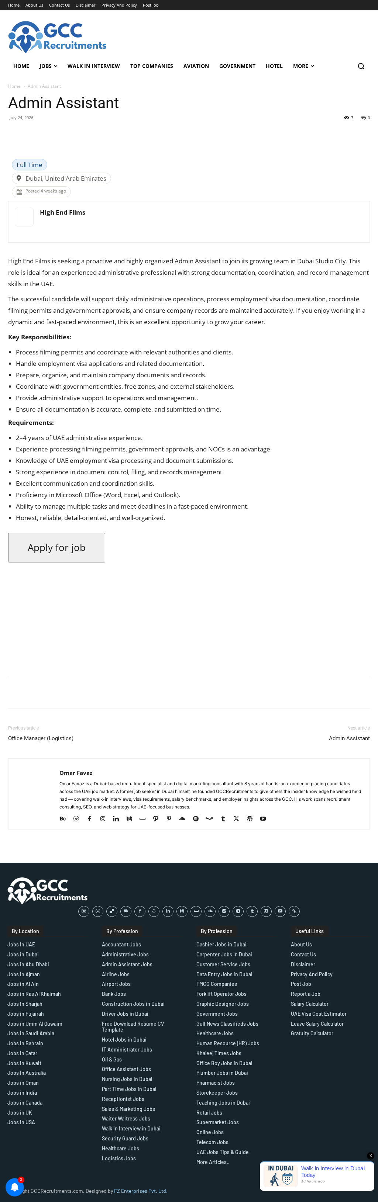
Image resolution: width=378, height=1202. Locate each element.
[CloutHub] (79, 819)
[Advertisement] (189, 620)
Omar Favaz (75, 772)
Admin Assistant (349, 738)
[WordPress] (252, 819)
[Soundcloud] (185, 819)
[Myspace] (145, 819)
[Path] (158, 819)
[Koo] (153, 911)
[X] (239, 819)
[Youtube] (266, 819)
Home (14, 86)
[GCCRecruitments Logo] (58, 37)
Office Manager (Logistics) (40, 738)
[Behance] (65, 819)
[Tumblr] (226, 819)
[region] (96, 1148)
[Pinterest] (172, 819)
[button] (361, 66)
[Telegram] (238, 911)
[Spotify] (198, 819)
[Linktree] (294, 911)
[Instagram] (105, 819)
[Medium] (132, 819)
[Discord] (125, 911)
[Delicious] (111, 911)
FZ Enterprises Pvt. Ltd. (141, 1191)
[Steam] (212, 819)
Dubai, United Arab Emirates (65, 178)
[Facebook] (92, 819)
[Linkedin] (119, 819)
